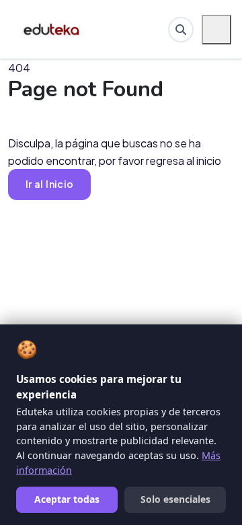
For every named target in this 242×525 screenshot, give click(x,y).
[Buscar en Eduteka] (181, 29)
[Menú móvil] (216, 29)
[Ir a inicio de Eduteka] (52, 29)
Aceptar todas (66, 499)
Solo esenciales (175, 499)
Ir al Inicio (49, 184)
